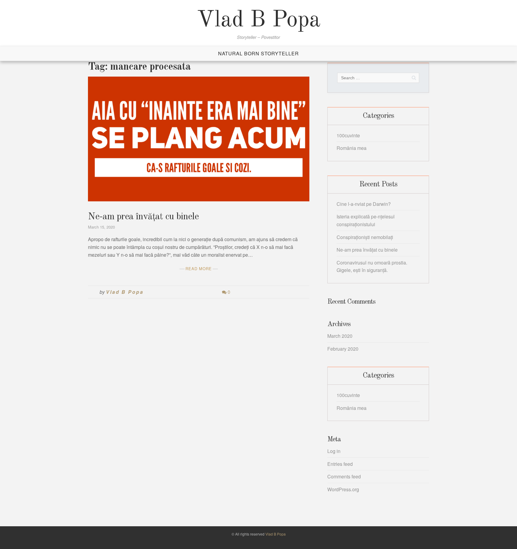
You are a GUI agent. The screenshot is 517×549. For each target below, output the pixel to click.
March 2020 (339, 335)
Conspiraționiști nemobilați (365, 237)
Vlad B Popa (258, 20)
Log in (333, 451)
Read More (198, 268)
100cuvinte (348, 135)
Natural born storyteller (258, 53)
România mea (352, 148)
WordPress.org (343, 489)
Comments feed (344, 476)
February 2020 (342, 348)
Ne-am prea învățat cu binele (143, 217)
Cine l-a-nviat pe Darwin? (364, 203)
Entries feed (340, 463)
